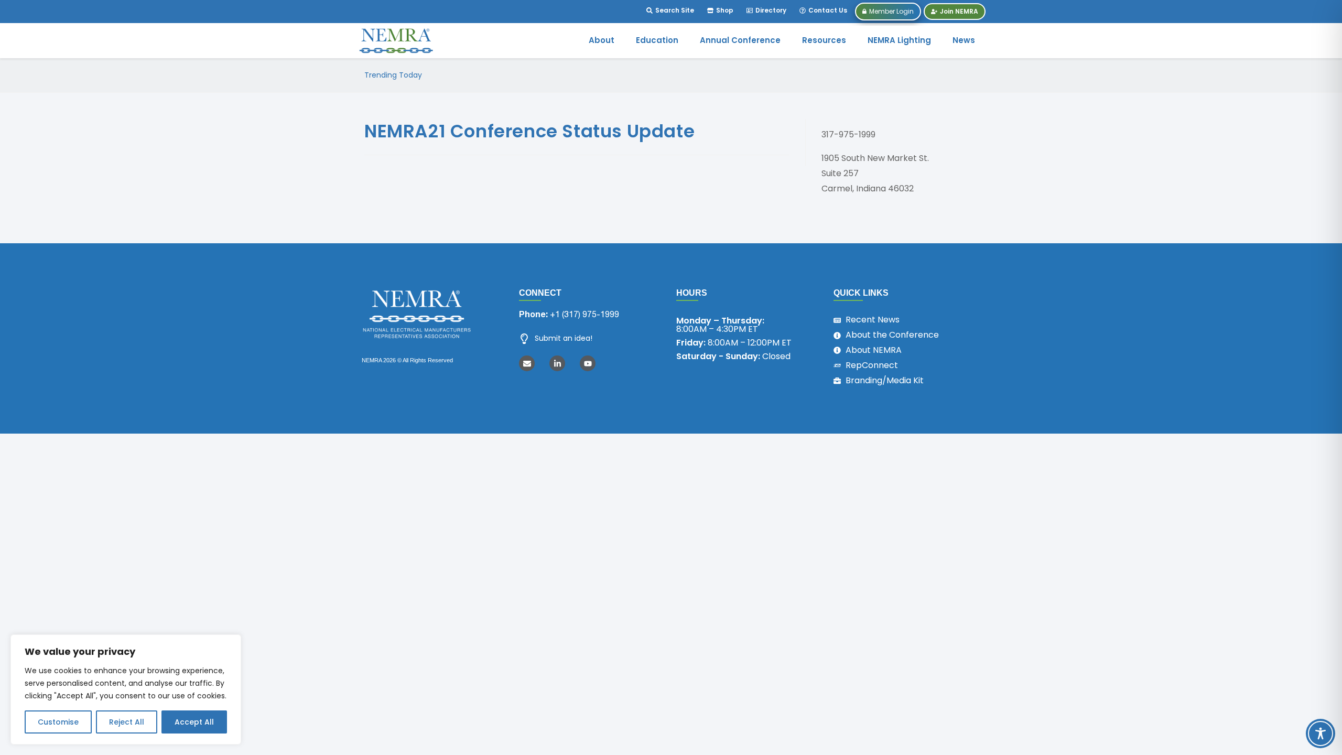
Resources (824, 40)
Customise (58, 722)
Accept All (194, 722)
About (601, 40)
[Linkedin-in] (557, 363)
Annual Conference (740, 40)
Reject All (126, 722)
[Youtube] (588, 363)
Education (657, 40)
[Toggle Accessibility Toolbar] (1320, 733)
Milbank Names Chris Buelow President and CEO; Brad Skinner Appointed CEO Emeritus (594, 75)
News (964, 40)
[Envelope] (527, 363)
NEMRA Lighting (899, 40)
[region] (125, 689)
